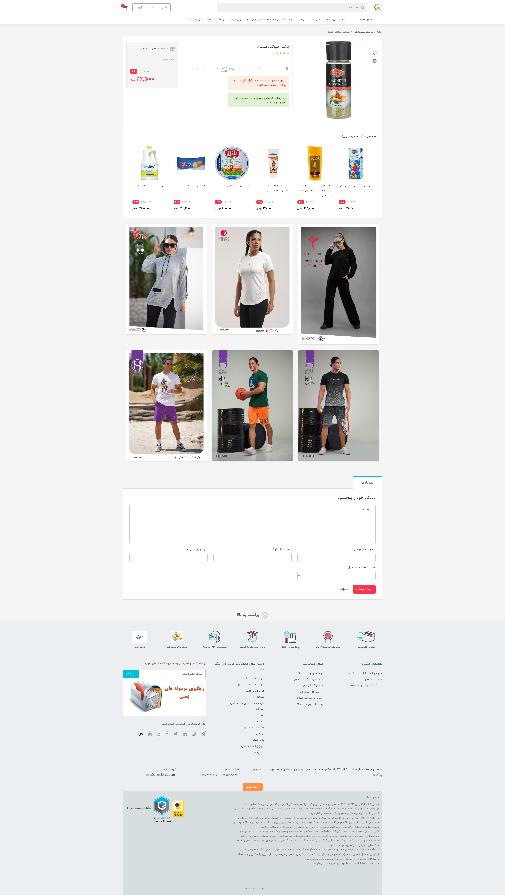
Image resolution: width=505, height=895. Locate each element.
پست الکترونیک (282, 549)
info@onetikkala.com (160, 775)
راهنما (301, 19)
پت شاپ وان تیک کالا (310, 704)
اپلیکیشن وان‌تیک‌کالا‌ (200, 19)
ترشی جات (257, 752)
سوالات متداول (373, 680)
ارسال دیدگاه (364, 589)
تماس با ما (315, 19)
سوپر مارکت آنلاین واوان (308, 680)
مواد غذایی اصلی (254, 691)
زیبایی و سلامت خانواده (309, 698)
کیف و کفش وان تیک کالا (308, 686)
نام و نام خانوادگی (364, 549)
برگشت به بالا (248, 615)
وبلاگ (221, 19)
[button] (127, 7)
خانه (344, 19)
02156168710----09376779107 (218, 775)
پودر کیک (258, 740)
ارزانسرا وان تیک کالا (311, 692)
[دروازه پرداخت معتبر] (178, 808)
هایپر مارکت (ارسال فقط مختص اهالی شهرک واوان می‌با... (261, 19)
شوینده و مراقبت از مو (251, 685)
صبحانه (260, 709)
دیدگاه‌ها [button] (367, 482)
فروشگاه (331, 19)
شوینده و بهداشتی (253, 679)
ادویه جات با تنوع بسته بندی (247, 703)
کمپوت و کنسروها (253, 728)
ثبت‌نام (131, 674)
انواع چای (259, 734)
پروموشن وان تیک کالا (309, 673)
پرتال (241, 889)
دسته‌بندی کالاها (369, 19)
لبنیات (260, 697)
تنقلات (260, 715)
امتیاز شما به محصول (362, 567)
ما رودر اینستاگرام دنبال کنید (365, 673)
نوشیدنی (258, 721)
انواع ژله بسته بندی (252, 746)
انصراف (344, 589)
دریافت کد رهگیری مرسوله (366, 686)
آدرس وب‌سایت (197, 549)
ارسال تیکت (252, 787)
